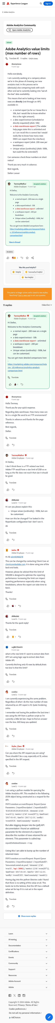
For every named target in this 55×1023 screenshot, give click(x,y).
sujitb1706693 (17, 647)
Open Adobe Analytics (21, 30)
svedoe (14, 692)
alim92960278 (17, 556)
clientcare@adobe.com (15, 564)
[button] (14, 58)
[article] (27, 350)
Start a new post (24, 295)
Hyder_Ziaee (17, 746)
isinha (14, 550)
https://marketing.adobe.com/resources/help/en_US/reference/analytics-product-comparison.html (27, 232)
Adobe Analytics (9, 12)
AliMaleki (15, 500)
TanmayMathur (20, 184)
